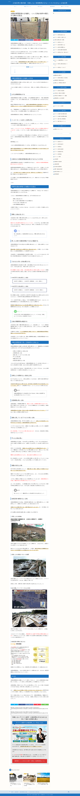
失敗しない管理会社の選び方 (60, 82)
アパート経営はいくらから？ (60, 67)
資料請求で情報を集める (59, 80)
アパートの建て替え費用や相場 (61, 116)
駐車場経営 (57, 174)
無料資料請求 (52, 6)
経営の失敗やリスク (58, 171)
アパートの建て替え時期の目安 (61, 113)
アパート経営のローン (59, 141)
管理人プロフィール (27, 6)
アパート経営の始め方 (59, 144)
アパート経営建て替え (59, 151)
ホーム (15, 6)
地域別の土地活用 (58, 161)
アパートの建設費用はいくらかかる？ (61, 61)
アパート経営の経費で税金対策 (61, 49)
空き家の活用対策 (58, 166)
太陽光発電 (12, 11)
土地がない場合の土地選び (60, 93)
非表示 (31, 67)
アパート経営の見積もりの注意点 (61, 77)
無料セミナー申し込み (65, 6)
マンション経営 (58, 156)
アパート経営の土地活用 (59, 90)
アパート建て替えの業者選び (60, 118)
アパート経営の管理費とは (60, 47)
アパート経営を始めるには (60, 34)
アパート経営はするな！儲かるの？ (62, 52)
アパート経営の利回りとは (60, 44)
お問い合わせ (40, 6)
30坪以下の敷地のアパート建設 (61, 95)
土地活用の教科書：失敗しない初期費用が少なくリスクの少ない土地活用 (40, 3)
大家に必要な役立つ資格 (59, 39)
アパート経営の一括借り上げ (60, 37)
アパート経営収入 (58, 146)
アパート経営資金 (58, 154)
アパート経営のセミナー (59, 42)
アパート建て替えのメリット (60, 121)
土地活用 (56, 159)
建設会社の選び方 (58, 75)
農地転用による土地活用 (59, 98)
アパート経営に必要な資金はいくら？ (61, 64)
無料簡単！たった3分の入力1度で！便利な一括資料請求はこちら (30, 760)
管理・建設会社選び (58, 169)
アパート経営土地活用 (59, 149)
